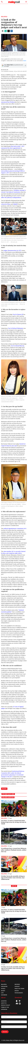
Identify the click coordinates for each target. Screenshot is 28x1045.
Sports (17, 990)
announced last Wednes (8, 102)
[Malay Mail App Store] (17, 1002)
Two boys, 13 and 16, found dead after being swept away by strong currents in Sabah (13, 822)
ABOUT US (3, 1003)
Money (3, 990)
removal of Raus (5, 204)
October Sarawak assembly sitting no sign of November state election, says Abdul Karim (13, 877)
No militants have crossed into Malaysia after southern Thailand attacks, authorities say (14, 850)
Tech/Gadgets (19, 992)
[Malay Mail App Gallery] (17, 1004)
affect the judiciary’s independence (11, 197)
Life (2, 992)
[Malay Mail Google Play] (20, 1002)
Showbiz (17, 984)
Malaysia (4, 16)
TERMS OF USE (5, 1007)
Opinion (17, 986)
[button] (25, 65)
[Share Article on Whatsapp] (5, 31)
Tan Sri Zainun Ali (18, 314)
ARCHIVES (4, 1001)
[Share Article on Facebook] (11, 31)
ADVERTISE (4, 1009)
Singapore (4, 986)
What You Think (19, 988)
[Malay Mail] (14, 3)
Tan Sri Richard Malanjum (15, 328)
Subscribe (5, 1031)
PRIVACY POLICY (5, 1005)
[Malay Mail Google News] (20, 1004)
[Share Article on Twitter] (8, 31)
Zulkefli (15, 204)
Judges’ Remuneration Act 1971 (12, 250)
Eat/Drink (4, 994)
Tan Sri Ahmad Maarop (17, 346)
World (3, 988)
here (24, 60)
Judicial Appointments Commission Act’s (15, 528)
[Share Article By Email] (2, 31)
